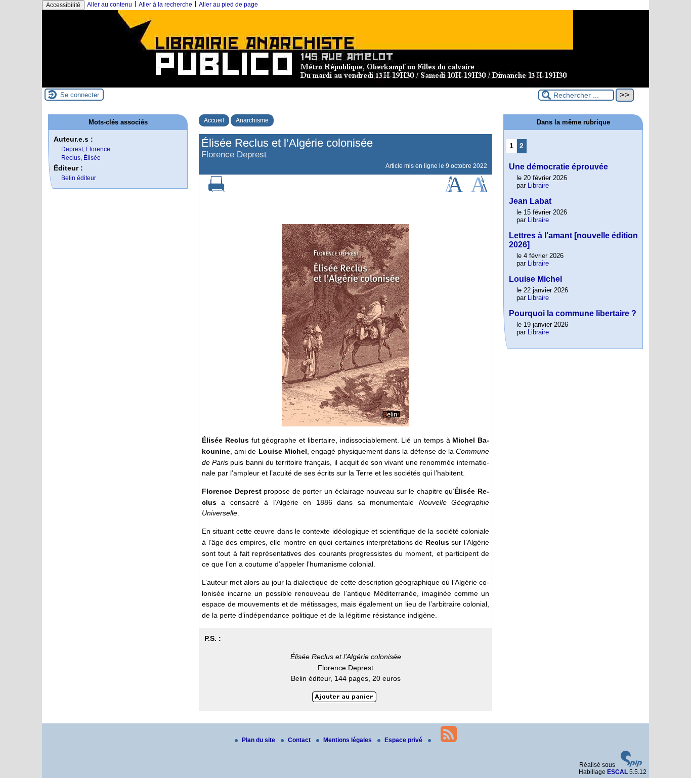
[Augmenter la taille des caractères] (454, 190)
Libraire (538, 185)
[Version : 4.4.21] (631, 764)
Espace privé (404, 740)
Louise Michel (535, 279)
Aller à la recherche (165, 4)
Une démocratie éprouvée (558, 166)
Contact (300, 740)
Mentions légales (348, 740)
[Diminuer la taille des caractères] (479, 190)
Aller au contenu (109, 4)
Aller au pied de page (228, 4)
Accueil (214, 120)
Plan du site (259, 740)
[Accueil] (345, 84)
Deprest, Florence (85, 149)
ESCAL (617, 771)
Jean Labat (530, 201)
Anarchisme (252, 120)
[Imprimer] (216, 190)
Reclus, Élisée (81, 157)
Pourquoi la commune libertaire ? (572, 313)
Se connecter (79, 95)
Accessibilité (63, 5)
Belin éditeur (78, 178)
